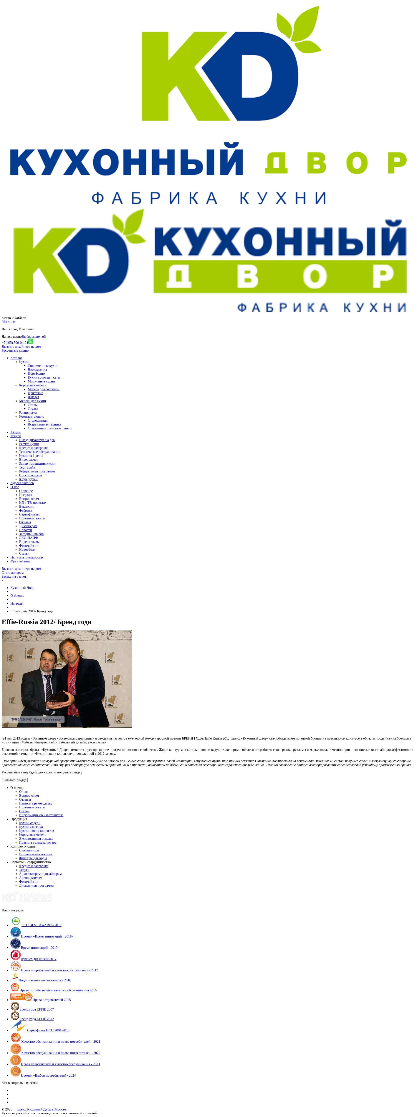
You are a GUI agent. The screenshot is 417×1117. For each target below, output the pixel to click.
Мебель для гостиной (44, 389)
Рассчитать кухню (15, 350)
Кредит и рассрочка (33, 448)
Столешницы (38, 420)
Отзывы (25, 522)
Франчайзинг (29, 545)
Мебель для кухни (32, 401)
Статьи (24, 553)
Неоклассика (37, 369)
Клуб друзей (28, 479)
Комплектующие (31, 416)
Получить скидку (14, 780)
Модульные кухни (41, 381)
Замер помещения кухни (37, 463)
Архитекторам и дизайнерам (40, 874)
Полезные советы (32, 518)
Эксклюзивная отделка (36, 838)
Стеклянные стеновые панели (50, 428)
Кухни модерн (29, 823)
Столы (33, 405)
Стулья (33, 409)
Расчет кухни (29, 444)
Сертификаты (29, 514)
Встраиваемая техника (44, 424)
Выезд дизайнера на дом (37, 440)
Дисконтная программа (36, 885)
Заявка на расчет (14, 576)
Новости (25, 530)
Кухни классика (31, 827)
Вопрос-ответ (29, 498)
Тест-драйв (27, 467)
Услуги (24, 870)
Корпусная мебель (32, 385)
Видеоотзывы (29, 542)
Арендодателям (30, 877)
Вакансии (26, 506)
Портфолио (36, 373)
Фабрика (25, 510)
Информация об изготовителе (41, 815)
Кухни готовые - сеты (44, 377)
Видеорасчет (28, 459)
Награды (25, 495)
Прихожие (35, 393)
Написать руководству (35, 803)
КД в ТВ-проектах (32, 502)
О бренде (26, 491)
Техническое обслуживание (39, 452)
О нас (23, 791)
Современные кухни (43, 365)
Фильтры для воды (33, 858)
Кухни (24, 362)
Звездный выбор (31, 534)
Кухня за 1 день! (31, 455)
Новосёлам (27, 549)
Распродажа (28, 412)
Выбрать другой (34, 336)
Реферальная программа (37, 471)
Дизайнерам (28, 526)
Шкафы (33, 397)
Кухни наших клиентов (36, 831)
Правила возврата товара (37, 842)
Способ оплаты (30, 475)
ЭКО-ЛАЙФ (28, 538)
